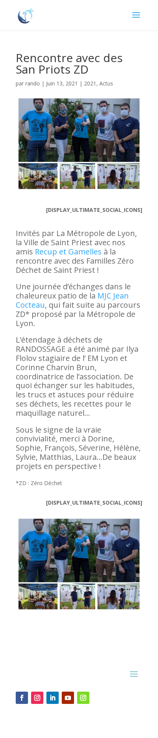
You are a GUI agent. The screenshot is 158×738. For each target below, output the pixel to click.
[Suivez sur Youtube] (68, 698)
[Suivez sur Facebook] (22, 698)
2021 (90, 83)
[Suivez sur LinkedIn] (52, 698)
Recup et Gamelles (68, 251)
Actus (106, 83)
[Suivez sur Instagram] (37, 698)
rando (32, 83)
